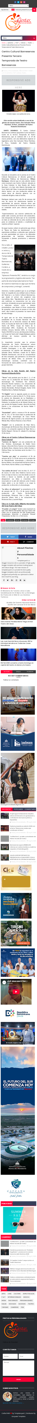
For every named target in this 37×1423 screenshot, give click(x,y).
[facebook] (15, 2)
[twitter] (18, 2)
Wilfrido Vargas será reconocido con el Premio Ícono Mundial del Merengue (23, 1270)
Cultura (17, 1294)
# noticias (25, 520)
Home (3, 43)
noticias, (19, 73)
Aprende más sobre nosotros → (13, 1403)
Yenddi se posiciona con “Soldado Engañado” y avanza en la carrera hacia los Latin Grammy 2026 (21, 1252)
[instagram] (24, 2)
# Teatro (32, 520)
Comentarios (30, 809)
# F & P (18, 520)
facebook (30, 672)
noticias (23, 43)
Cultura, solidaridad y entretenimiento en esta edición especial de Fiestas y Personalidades (22, 1279)
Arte (3, 1294)
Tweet (12, 537)
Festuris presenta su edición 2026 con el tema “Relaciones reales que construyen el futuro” (22, 828)
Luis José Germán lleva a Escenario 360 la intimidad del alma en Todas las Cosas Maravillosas (16, 643)
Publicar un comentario (11, 680)
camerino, (9, 73)
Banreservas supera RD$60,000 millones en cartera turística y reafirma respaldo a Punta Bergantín (23, 847)
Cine (9, 1294)
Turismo (5, 1307)
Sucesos (22, 1304)
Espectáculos (28, 1294)
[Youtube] (12, 2)
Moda (4, 1300)
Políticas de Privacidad (10, 1342)
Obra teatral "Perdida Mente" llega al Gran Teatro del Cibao (17, 623)
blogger (6, 672)
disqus (18, 672)
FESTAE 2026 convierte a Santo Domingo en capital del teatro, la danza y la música (17, 664)
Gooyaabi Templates (18, 1416)
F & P (17, 43)
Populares (18, 809)
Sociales (12, 1304)
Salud (4, 1304)
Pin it (12, 542)
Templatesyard (19, 1413)
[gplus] (21, 2)
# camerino (10, 520)
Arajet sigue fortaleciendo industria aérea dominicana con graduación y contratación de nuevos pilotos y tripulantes (22, 817)
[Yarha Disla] (18, 1419)
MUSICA (26, 1297)
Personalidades (26, 1300)
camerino (10, 43)
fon (22, 1307)
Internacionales (14, 1297)
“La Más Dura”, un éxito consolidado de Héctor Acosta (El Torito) (23, 838)
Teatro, (24, 73)
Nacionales (13, 1300)
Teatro (30, 43)
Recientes (6, 809)
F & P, (14, 73)
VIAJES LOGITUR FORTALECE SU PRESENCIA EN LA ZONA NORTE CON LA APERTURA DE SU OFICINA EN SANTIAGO (22, 857)
